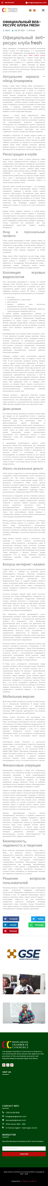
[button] (43, 10)
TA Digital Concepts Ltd (29, 1181)
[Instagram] (7, 1065)
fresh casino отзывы (37, 55)
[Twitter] (11, 1065)
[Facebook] (3, 1065)
